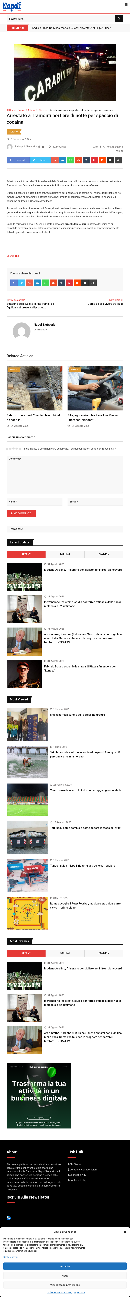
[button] (125, 1232)
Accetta (65, 1266)
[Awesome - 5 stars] (19, 449)
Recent (26, 554)
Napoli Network (44, 324)
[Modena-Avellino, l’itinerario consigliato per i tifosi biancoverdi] (24, 577)
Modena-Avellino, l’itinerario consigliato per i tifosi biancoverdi (83, 569)
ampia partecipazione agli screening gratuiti (77, 714)
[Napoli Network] (43, 146)
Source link (13, 255)
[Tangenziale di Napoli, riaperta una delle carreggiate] (27, 875)
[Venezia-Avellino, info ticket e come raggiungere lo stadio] (27, 800)
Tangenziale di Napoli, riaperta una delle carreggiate (82, 865)
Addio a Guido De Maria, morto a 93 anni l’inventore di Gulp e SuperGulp (74, 28)
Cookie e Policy (78, 1180)
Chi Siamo (75, 1164)
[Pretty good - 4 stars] (16, 449)
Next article (115, 299)
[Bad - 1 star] (7, 449)
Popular (65, 554)
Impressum (79, 1292)
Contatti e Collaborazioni (83, 1169)
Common (104, 554)
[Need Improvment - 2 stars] (10, 449)
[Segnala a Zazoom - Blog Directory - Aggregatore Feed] (9, 1217)
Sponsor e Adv (78, 1174)
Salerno (43, 110)
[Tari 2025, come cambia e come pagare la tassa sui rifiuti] (27, 837)
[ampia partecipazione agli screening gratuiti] (27, 724)
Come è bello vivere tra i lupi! (105, 303)
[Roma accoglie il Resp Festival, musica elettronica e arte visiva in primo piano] (27, 913)
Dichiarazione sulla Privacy (59, 1292)
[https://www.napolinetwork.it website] (39, 146)
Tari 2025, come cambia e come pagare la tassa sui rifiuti (85, 828)
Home (12, 110)
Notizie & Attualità (27, 110)
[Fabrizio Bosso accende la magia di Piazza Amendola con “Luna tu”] (24, 674)
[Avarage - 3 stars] (13, 449)
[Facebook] (14, 282)
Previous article (16, 299)
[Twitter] (22, 282)
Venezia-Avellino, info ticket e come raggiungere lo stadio (86, 790)
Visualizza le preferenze (65, 1285)
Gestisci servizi (10, 1257)
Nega (65, 1275)
